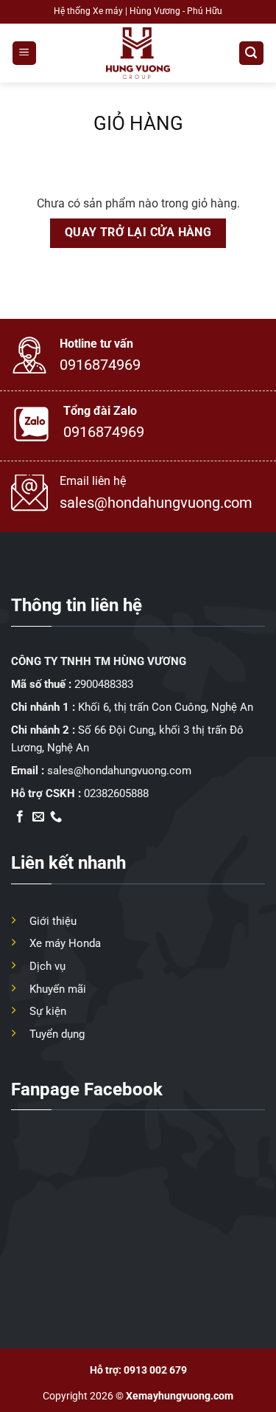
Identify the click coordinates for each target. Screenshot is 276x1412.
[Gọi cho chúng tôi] (56, 817)
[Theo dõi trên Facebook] (20, 817)
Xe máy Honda (65, 943)
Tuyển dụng (57, 1034)
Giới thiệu (53, 921)
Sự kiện (47, 1011)
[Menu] (25, 53)
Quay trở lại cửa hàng (138, 232)
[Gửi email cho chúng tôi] (38, 817)
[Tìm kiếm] (251, 53)
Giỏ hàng (138, 123)
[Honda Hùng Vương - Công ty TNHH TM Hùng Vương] (138, 53)
